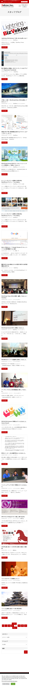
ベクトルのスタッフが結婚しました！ (10, 578)
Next (14, 627)
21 (25, 625)
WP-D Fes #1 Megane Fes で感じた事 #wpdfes (13, 516)
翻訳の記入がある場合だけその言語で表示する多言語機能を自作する (14, 265)
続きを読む (4, 47)
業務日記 (22, 488)
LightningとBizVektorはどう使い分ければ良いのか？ (14, 38)
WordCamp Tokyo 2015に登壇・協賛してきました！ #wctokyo (14, 296)
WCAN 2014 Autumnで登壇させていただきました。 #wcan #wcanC (14, 422)
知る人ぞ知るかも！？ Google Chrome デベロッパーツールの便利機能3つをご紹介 (14, 248)
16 (9, 625)
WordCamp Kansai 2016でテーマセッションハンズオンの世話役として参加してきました (14, 164)
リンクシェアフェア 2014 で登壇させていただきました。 (14, 485)
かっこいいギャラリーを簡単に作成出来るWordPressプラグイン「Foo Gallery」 (11, 181)
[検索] (26, 652)
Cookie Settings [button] (6, 683)
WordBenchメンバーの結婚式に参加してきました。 (14, 359)
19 (19, 625)
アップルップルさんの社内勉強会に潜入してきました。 (13, 390)
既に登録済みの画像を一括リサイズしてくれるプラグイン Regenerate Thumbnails (14, 69)
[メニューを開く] (20, 6)
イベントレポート (21, 103)
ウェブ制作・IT (16, 250)
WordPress (15, 40)
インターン (15, 455)
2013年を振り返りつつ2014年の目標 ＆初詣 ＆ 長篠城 (14, 547)
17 (12, 625)
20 (22, 625)
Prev (14, 623)
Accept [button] (13, 683)
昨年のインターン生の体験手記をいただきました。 (13, 453)
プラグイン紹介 (21, 184)
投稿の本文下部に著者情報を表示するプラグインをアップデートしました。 (14, 132)
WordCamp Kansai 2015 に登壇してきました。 (13, 327)
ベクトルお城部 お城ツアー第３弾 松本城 (11, 608)
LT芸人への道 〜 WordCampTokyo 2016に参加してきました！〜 (14, 100)
